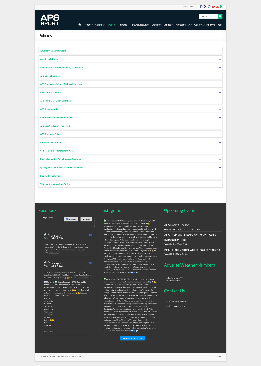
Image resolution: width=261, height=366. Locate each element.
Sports (123, 24)
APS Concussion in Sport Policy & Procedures (61, 84)
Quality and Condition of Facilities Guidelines (61, 167)
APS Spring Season (176, 225)
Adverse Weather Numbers (53, 50)
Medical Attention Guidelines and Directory (60, 159)
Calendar (100, 24)
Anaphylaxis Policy (49, 59)
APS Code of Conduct (50, 75)
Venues (167, 24)
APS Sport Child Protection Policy (56, 117)
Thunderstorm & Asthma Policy (55, 184)
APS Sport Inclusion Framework (55, 125)
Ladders (155, 24)
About (88, 24)
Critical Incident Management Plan (56, 150)
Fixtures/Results (139, 24)
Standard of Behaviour (50, 175)
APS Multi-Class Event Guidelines (56, 100)
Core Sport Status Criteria (52, 142)
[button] (71, 219)
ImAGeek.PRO (76, 356)
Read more (54, 252)
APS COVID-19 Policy (50, 92)
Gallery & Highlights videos (208, 24)
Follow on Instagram (132, 338)
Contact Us (218, 356)
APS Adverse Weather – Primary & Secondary (61, 67)
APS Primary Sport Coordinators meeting (192, 249)
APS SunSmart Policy (50, 134)
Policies (112, 24)
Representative (182, 24)
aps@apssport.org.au (180, 301)
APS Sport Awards (49, 109)
